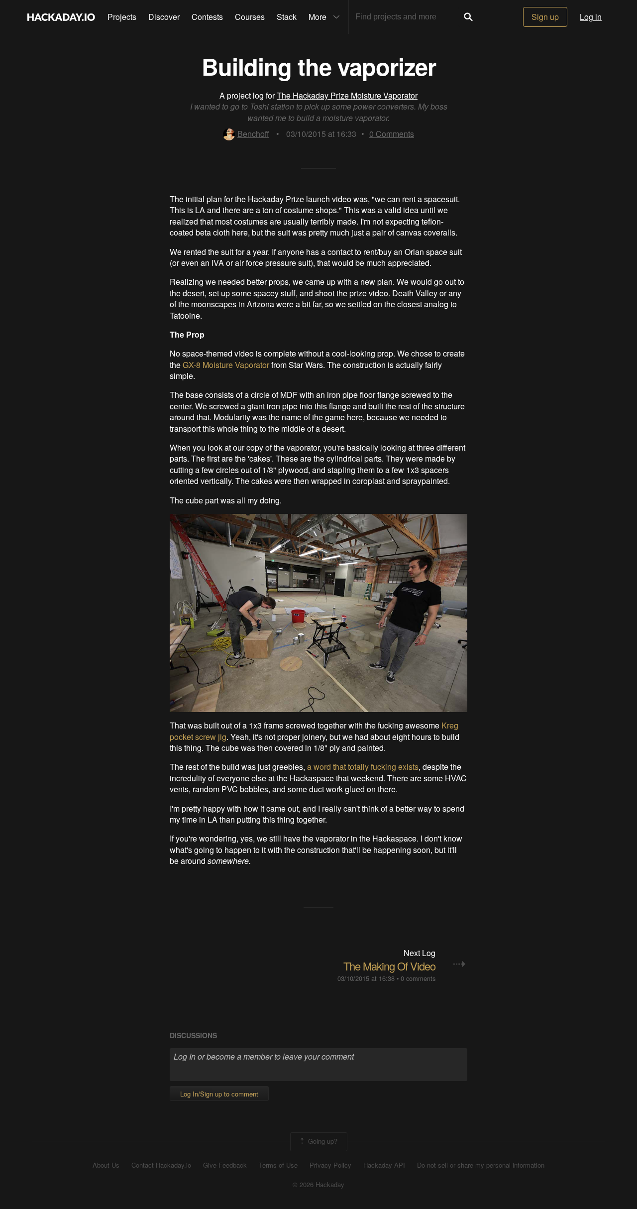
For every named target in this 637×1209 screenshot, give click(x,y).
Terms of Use (278, 1165)
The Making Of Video (389, 965)
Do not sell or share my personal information (480, 1165)
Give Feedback (225, 1165)
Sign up (545, 16)
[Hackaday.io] (61, 17)
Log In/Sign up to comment (219, 1093)
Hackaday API (384, 1165)
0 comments (418, 978)
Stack (287, 16)
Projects (121, 16)
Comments (391, 133)
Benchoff (253, 133)
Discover (164, 16)
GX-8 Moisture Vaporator (226, 364)
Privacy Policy (330, 1165)
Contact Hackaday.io (161, 1165)
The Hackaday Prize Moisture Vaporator (347, 95)
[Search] (468, 17)
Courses (250, 16)
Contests (207, 16)
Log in (591, 16)
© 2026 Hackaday (318, 1184)
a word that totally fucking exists (363, 766)
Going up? (321, 1141)
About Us (106, 1165)
